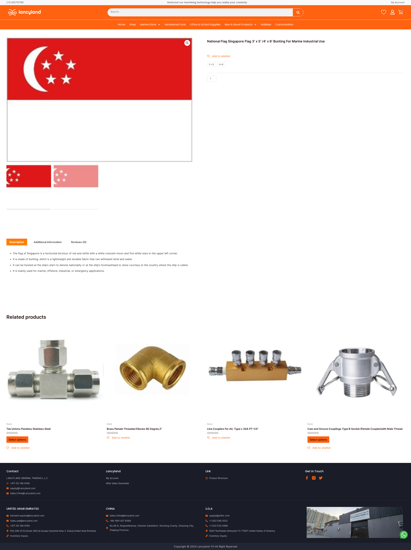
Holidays (266, 24)
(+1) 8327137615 (15, 2)
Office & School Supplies (205, 24)
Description (16, 242)
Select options (17, 439)
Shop (132, 24)
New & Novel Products (238, 24)
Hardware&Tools (175, 24)
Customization (284, 24)
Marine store (148, 24)
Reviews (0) (79, 242)
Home (121, 24)
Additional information (48, 242)
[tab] (16, 242)
